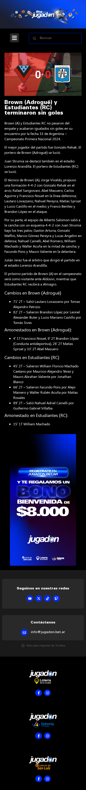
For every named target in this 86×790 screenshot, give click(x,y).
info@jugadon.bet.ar (48, 632)
